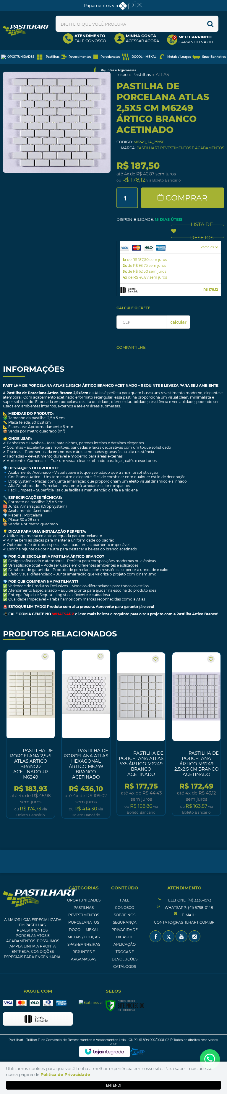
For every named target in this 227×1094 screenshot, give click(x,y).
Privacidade (124, 929)
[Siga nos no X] (168, 936)
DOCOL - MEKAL (84, 929)
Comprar (186, 198)
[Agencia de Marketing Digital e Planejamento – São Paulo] (137, 1051)
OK (178, 322)
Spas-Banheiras (83, 944)
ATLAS (162, 74)
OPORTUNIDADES (83, 900)
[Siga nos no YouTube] (181, 936)
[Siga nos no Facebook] (155, 936)
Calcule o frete (133, 308)
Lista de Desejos (201, 231)
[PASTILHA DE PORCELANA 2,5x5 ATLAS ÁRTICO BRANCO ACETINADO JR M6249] (31, 734)
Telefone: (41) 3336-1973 (188, 900)
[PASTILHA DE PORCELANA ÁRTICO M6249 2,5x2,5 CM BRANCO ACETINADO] (196, 733)
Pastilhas (141, 74)
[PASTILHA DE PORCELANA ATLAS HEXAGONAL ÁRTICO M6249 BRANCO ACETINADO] (86, 734)
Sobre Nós (124, 915)
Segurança (125, 922)
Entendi (113, 1085)
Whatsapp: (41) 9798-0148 (188, 907)
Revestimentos (83, 915)
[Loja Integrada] (104, 1051)
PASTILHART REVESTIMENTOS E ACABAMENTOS (180, 148)
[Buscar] (210, 24)
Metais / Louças (84, 937)
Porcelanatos (83, 922)
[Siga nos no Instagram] (194, 936)
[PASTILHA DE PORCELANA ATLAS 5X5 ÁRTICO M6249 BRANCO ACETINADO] (141, 733)
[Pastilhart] (26, 30)
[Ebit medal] (91, 1003)
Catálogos (124, 966)
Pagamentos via (101, 5)
